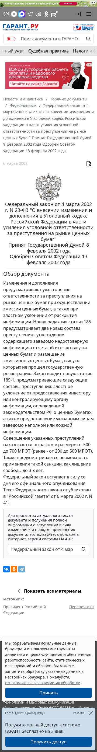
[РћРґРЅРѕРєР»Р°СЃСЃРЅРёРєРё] (14, 569)
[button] (78, 14)
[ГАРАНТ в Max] (21, 14)
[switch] (11, 39)
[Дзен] (14, 14)
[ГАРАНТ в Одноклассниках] (46, 14)
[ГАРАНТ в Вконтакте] (6, 14)
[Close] (90, 713)
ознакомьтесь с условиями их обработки (42, 682)
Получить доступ (48, 742)
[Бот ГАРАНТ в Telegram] (38, 14)
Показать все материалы (52, 591)
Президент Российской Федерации (24, 609)
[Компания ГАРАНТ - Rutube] (54, 14)
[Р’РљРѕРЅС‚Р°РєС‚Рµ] (6, 569)
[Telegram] (21, 569)
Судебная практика (48, 51)
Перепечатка (81, 606)
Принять (48, 693)
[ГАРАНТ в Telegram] (30, 14)
